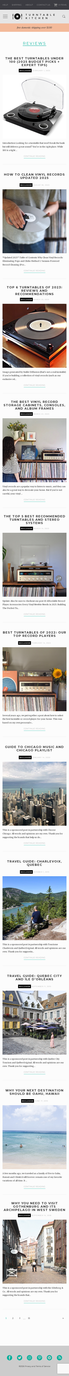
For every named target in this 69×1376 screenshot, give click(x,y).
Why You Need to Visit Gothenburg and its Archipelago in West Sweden (34, 1207)
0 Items (62, 5)
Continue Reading (34, 156)
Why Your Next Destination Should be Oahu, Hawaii (34, 1092)
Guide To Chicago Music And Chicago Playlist (34, 748)
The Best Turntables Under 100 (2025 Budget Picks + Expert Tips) (34, 62)
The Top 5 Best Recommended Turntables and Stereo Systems (34, 520)
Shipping (17, 5)
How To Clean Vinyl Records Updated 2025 (34, 176)
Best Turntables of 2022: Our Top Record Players (34, 634)
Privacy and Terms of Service (37, 1366)
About (29, 5)
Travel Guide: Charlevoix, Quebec (34, 863)
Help (5, 5)
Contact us (43, 5)
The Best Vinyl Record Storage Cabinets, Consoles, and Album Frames (34, 405)
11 (29, 1318)
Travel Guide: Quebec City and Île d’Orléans (34, 977)
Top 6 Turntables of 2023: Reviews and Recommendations (34, 291)
